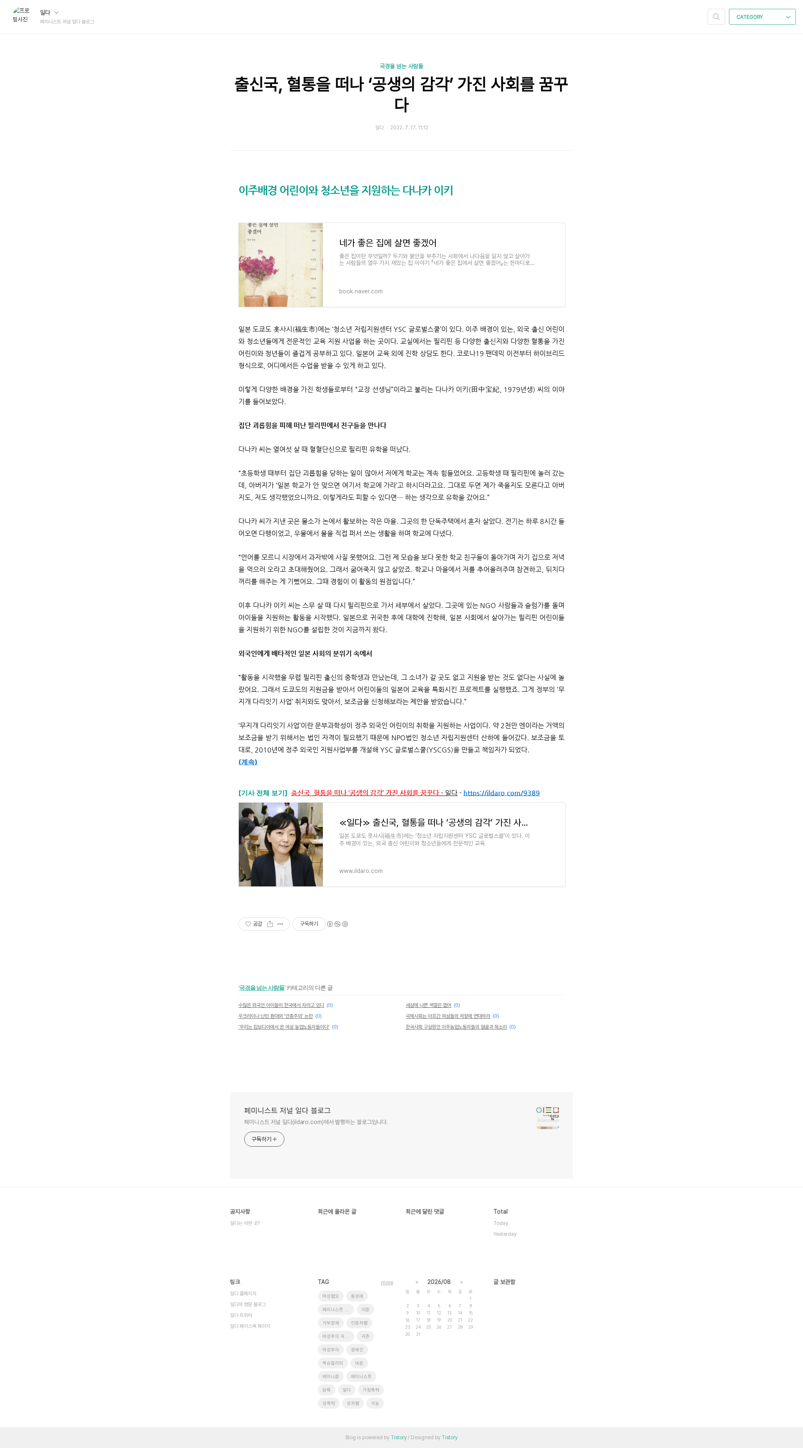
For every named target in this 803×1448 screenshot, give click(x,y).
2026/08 (439, 1282)
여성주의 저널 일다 (338, 1336)
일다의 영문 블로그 (248, 1304)
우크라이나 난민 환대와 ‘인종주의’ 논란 (275, 1016)
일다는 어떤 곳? (245, 1223)
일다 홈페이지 (243, 1294)
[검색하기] (716, 16)
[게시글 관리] (280, 924)
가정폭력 (371, 1390)
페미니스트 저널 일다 (338, 1309)
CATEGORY (750, 17)
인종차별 (359, 1323)
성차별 (353, 1403)
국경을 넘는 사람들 (401, 66)
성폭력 (328, 1403)
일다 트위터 (241, 1315)
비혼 (359, 1363)
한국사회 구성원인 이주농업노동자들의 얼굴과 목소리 (456, 1027)
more (387, 1283)
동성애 (357, 1296)
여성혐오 (330, 1296)
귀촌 (365, 1336)
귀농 (375, 1403)
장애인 (357, 1350)
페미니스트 (361, 1376)
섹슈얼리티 (332, 1363)
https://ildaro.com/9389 (501, 793)
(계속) (248, 761)
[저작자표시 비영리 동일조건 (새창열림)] (337, 924)
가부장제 (330, 1323)
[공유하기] (270, 924)
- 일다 (374, 793)
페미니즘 (330, 1376)
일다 (46, 12)
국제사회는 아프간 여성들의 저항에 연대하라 (448, 1016)
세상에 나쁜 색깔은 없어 (428, 1005)
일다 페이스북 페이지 (250, 1326)
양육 (326, 1390)
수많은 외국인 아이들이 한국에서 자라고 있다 (281, 1005)
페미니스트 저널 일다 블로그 (287, 1110)
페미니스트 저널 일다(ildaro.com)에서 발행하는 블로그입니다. (316, 1122)
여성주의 (330, 1350)
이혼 (365, 1309)
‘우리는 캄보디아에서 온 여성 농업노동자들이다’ (284, 1027)
